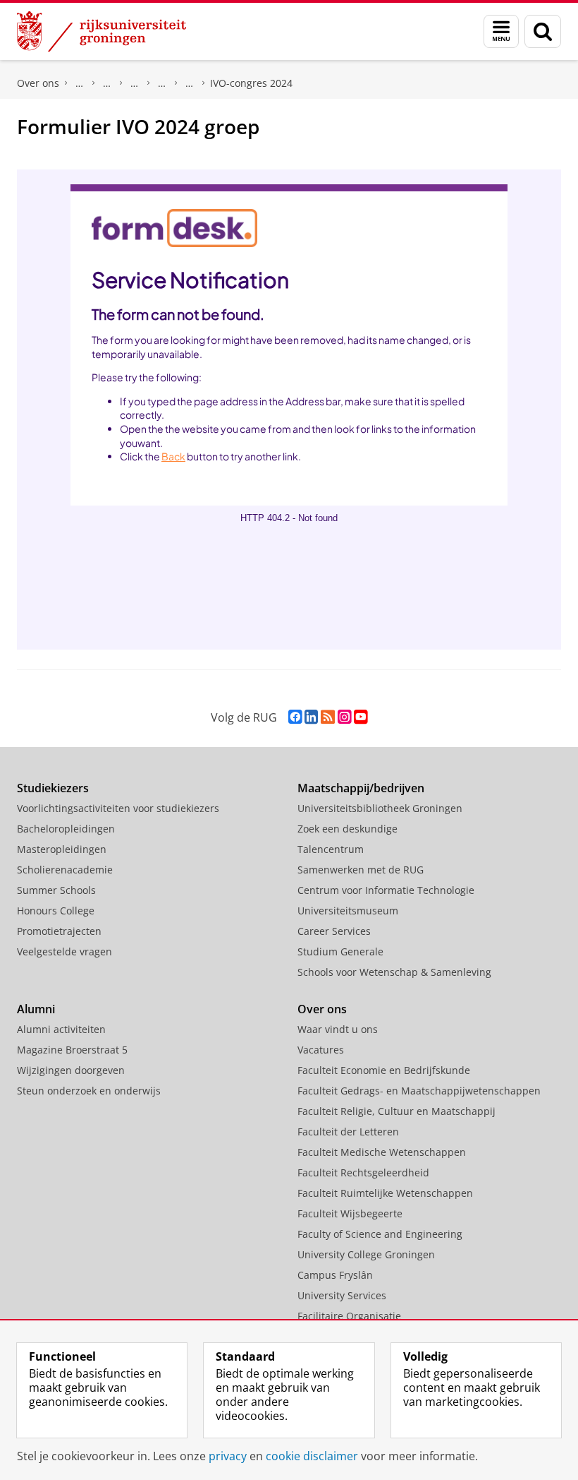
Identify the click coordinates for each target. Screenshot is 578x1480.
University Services (341, 1295)
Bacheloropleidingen (66, 828)
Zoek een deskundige (347, 828)
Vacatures (320, 1049)
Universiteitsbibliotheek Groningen (379, 808)
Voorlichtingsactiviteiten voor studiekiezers (118, 808)
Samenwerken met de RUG (360, 869)
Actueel (107, 83)
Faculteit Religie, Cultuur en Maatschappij (396, 1111)
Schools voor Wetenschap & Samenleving (394, 972)
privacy (228, 1456)
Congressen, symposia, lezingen (162, 83)
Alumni (36, 1009)
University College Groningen (366, 1254)
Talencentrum (330, 849)
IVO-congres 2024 (251, 83)
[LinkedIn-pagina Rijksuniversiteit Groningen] (311, 717)
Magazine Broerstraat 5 (72, 1049)
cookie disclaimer (312, 1456)
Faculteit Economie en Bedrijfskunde (383, 1070)
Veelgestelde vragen (64, 951)
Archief (190, 83)
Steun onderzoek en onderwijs (89, 1090)
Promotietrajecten (59, 931)
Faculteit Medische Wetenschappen (381, 1152)
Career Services (334, 931)
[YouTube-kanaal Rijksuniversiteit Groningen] (360, 717)
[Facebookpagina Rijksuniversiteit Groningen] (295, 717)
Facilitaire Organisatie (349, 1316)
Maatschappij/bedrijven (360, 788)
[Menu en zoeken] (501, 31)
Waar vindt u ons (337, 1029)
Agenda (135, 83)
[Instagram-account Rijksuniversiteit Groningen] (344, 717)
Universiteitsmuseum (347, 910)
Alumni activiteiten (61, 1029)
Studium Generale (340, 951)
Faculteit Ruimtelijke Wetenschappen (385, 1193)
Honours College (55, 910)
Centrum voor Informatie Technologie (385, 890)
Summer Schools (56, 890)
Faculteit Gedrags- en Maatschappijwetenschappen (419, 1090)
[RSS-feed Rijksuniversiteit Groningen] (328, 717)
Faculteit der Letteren (348, 1131)
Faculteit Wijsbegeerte (349, 1213)
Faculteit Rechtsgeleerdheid (80, 83)
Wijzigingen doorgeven (71, 1070)
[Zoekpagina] (543, 31)
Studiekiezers (53, 788)
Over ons (38, 83)
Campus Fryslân (335, 1275)
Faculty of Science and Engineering (379, 1234)
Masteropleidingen (61, 849)
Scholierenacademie (65, 869)
